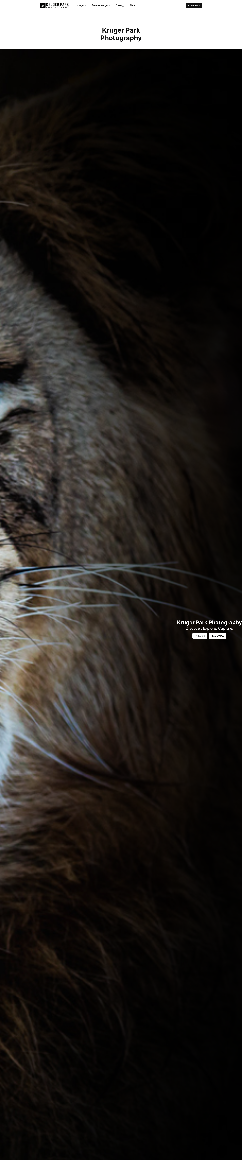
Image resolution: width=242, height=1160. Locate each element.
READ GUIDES (217, 636)
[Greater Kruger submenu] (110, 5)
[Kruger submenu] (86, 5)
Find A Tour (199, 636)
